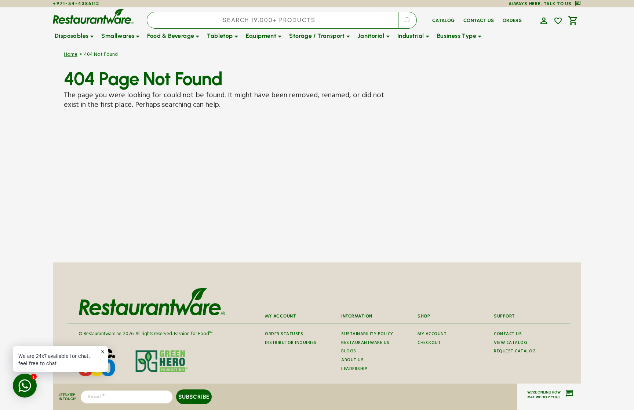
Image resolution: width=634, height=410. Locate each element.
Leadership (354, 369)
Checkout (429, 343)
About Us (352, 360)
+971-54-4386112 (76, 3)
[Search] (407, 20)
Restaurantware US (365, 343)
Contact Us (508, 335)
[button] (543, 20)
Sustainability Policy (367, 335)
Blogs (348, 352)
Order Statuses (284, 335)
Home (70, 55)
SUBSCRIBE (193, 396)
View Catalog (510, 343)
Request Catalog (515, 352)
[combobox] (281, 20)
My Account (432, 335)
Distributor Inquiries (291, 343)
